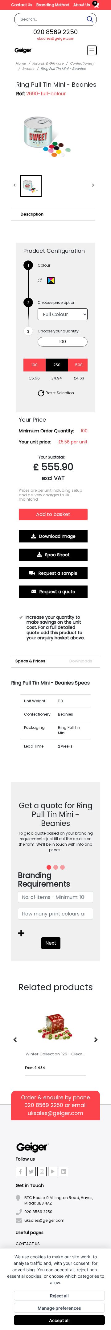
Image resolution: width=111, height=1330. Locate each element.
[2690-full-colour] (52, 280)
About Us (81, 4)
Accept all (59, 1320)
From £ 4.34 (35, 1067)
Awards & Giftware (48, 63)
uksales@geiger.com (55, 38)
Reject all (59, 1295)
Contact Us (22, 4)
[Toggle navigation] (92, 50)
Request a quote (56, 591)
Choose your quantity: (59, 331)
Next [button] (95, 1040)
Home (21, 63)
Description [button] (32, 214)
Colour (44, 265)
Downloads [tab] (80, 661)
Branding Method (53, 4)
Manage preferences (59, 1308)
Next (50, 943)
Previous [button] (15, 1040)
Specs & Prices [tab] (30, 661)
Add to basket (53, 514)
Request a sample (57, 573)
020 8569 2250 (55, 32)
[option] (55, 1040)
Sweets (28, 68)
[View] (31, 186)
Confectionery (82, 63)
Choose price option (57, 302)
